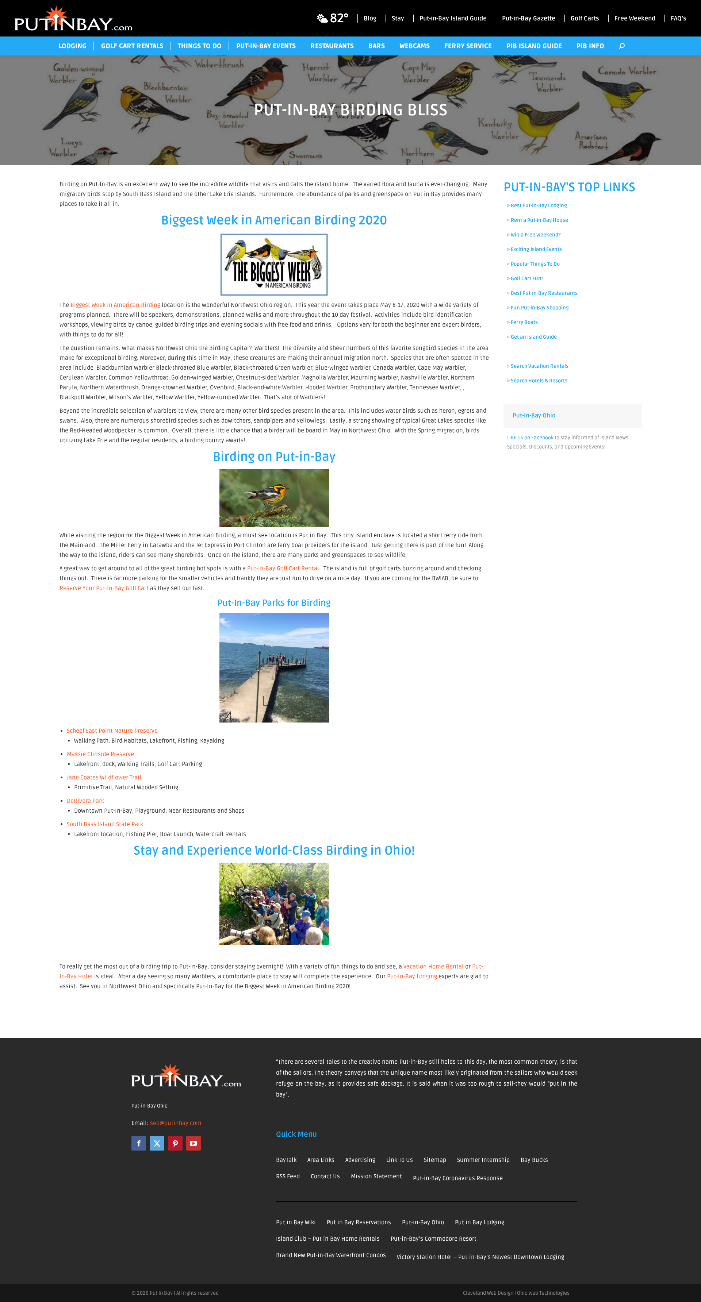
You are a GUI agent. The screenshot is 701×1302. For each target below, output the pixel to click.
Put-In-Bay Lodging (412, 976)
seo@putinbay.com (176, 1123)
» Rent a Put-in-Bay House (537, 220)
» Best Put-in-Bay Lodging (537, 206)
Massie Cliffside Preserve (100, 754)
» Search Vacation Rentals (537, 366)
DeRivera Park (85, 801)
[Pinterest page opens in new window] (175, 1143)
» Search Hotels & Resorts (537, 381)
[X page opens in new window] (157, 1143)
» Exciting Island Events (534, 249)
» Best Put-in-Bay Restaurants (542, 293)
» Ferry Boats (522, 322)
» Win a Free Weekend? (534, 235)
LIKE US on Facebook (530, 438)
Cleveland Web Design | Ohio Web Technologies (516, 1293)
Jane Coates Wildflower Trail (104, 777)
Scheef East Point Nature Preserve (112, 731)
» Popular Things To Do (533, 264)
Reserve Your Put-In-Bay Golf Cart (104, 588)
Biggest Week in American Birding (115, 305)
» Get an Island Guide (532, 337)
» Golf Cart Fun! (525, 279)
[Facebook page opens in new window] (138, 1143)
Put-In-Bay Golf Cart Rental (283, 568)
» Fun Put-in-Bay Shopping (538, 308)
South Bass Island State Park (105, 824)
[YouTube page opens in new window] (193, 1143)
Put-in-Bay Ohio (534, 415)
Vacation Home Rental (433, 966)
